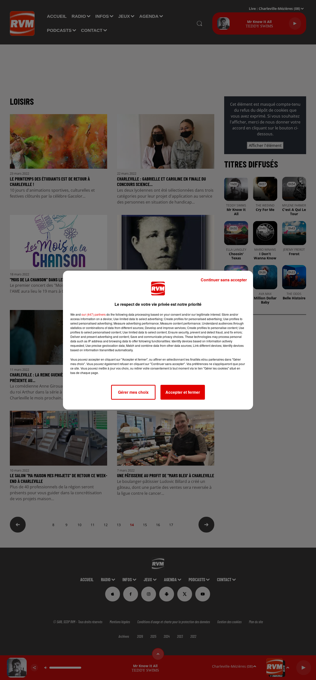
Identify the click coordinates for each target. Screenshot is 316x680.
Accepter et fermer (182, 392)
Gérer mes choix (133, 392)
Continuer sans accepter (224, 280)
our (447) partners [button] (93, 314)
